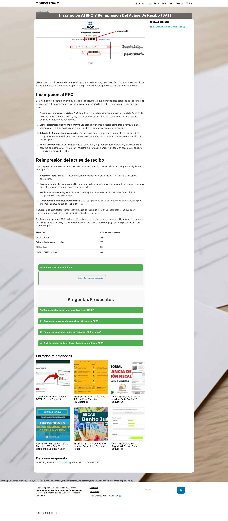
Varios (189, 3)
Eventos (179, 3)
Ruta (164, 3)
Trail (171, 3)
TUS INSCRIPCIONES (47, 3)
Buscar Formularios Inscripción (91, 278)
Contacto (94, 488)
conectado (64, 462)
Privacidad (94, 492)
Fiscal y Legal (153, 3)
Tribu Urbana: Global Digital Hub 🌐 (167, 26)
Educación (139, 3)
